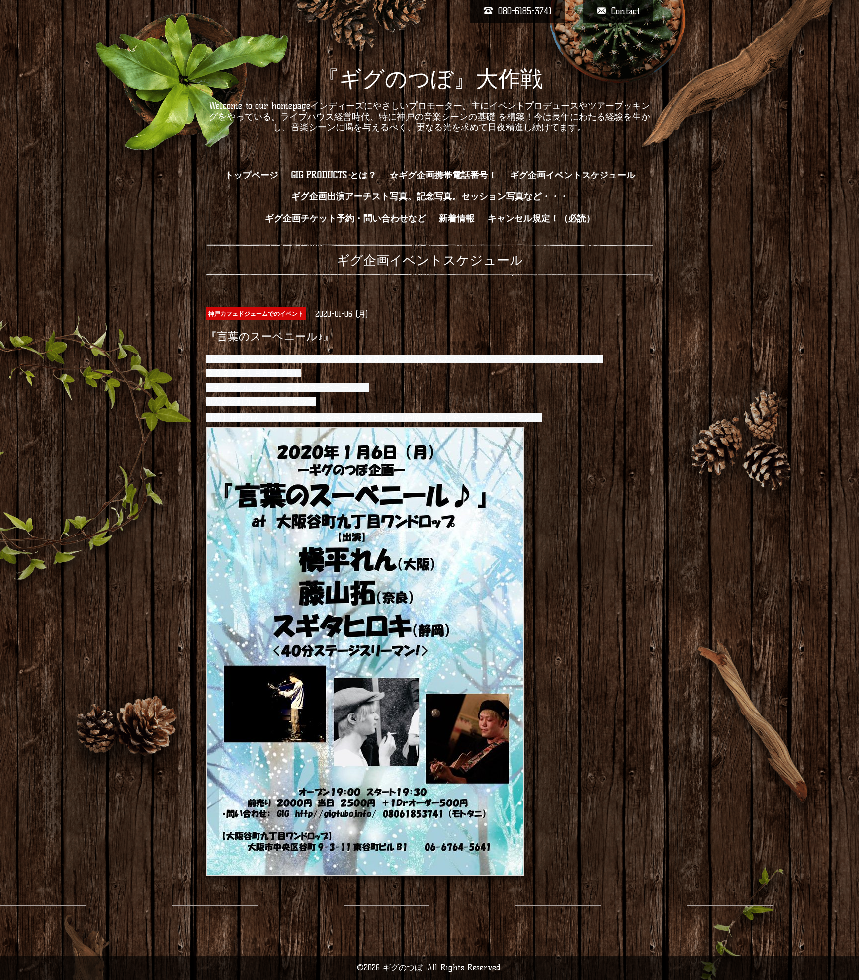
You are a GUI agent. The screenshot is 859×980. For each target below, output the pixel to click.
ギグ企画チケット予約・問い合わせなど (345, 218)
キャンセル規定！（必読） (541, 218)
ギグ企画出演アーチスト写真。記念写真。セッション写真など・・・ (430, 196)
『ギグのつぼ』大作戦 (430, 78)
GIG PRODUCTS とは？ (334, 175)
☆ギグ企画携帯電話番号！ (443, 175)
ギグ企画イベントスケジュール (572, 175)
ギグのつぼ (403, 967)
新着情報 (457, 218)
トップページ (251, 175)
